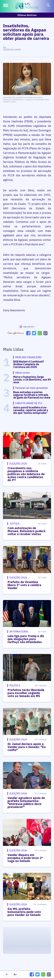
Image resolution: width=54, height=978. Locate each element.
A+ (15, 974)
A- (7, 974)
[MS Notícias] (27, 6)
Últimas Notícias (27, 15)
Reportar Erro (28, 327)
